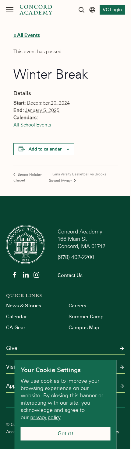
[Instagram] (36, 274)
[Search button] (81, 9)
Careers (77, 306)
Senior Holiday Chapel (27, 177)
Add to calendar (45, 149)
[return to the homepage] (25, 244)
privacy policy (45, 417)
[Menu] (9, 9)
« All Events (26, 35)
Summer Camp (86, 316)
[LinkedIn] (25, 274)
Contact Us (70, 275)
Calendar (16, 316)
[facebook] (14, 274)
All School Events (32, 125)
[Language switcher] (92, 9)
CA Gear (15, 327)
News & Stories (23, 306)
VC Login (112, 9)
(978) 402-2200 (77, 257)
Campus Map (84, 327)
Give (11, 348)
